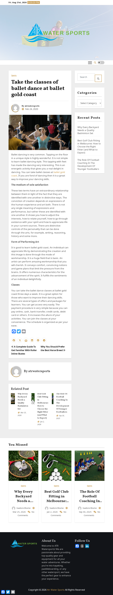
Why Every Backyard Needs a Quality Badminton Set (88, 130)
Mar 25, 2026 (19, 511)
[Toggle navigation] (90, 62)
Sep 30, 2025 (85, 511)
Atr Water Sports (55, 589)
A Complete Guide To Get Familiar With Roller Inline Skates (24, 350)
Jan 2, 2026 (52, 511)
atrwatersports (32, 106)
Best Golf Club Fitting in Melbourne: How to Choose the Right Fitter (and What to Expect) (43, 406)
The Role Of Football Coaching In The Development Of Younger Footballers (88, 164)
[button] (95, 62)
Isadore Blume (23, 508)
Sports (14, 75)
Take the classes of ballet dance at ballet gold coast (37, 88)
